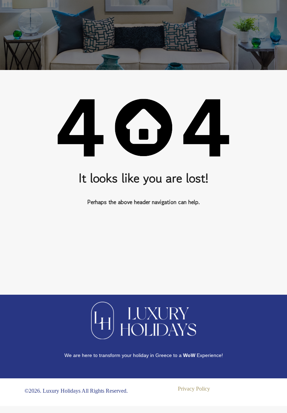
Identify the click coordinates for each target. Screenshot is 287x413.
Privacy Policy (194, 389)
